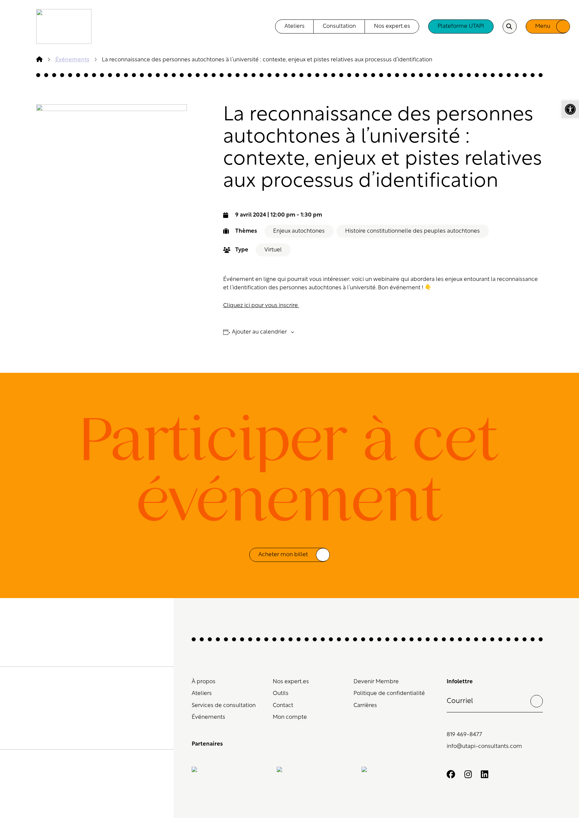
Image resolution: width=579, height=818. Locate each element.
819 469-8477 (464, 735)
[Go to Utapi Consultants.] (39, 60)
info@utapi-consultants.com (484, 746)
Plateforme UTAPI (461, 26)
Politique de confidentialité (389, 693)
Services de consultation (224, 705)
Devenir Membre (376, 682)
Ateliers (294, 26)
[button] (570, 109)
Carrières (365, 705)
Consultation (339, 26)
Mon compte (290, 717)
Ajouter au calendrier (259, 332)
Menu (542, 26)
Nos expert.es (392, 26)
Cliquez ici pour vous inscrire (261, 305)
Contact (283, 705)
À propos (203, 682)
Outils (280, 693)
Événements (208, 717)
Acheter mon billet (283, 555)
